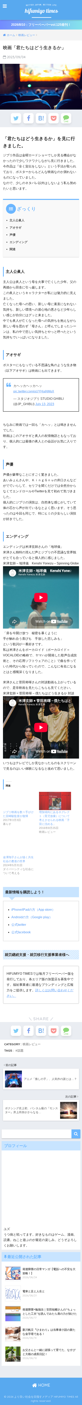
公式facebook (21, 932)
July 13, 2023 (44, 404)
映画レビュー (32, 1044)
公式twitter (18, 924)
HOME (43, 1385)
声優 (13, 234)
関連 (13, 249)
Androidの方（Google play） (31, 917)
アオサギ (15, 227)
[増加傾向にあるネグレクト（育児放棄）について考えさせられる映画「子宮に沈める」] (55, 801)
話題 (20, 1050)
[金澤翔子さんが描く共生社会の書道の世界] (19, 846)
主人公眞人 (17, 220)
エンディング (18, 242)
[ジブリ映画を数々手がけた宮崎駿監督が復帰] (19, 801)
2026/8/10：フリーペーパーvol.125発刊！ (41, 24)
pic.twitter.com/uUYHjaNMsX (33, 391)
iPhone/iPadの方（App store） (33, 909)
